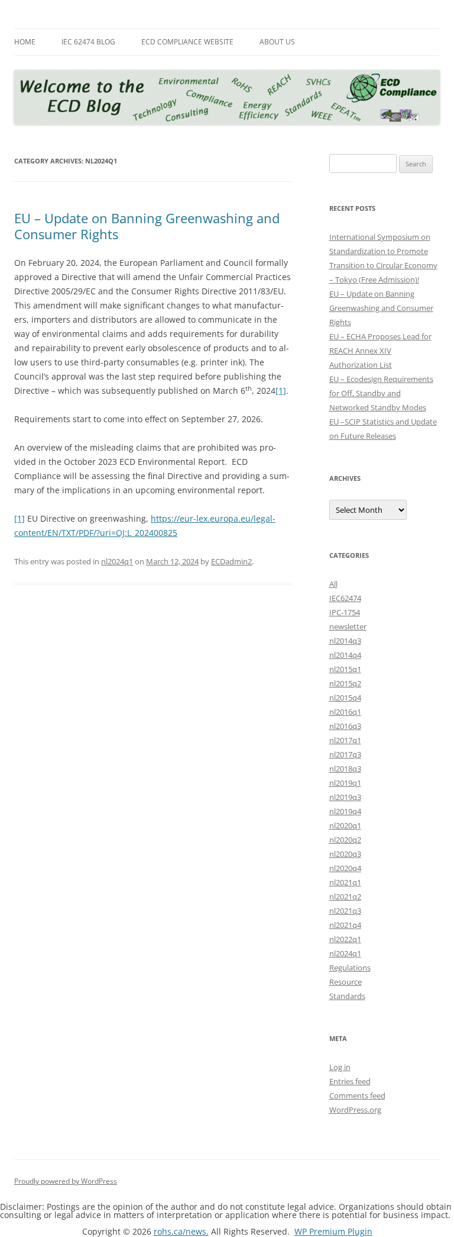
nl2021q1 (345, 882)
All (333, 584)
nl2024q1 (117, 561)
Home (24, 42)
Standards (347, 996)
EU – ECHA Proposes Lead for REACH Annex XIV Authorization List (380, 350)
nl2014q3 (345, 640)
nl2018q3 (345, 768)
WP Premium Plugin (333, 1231)
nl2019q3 (345, 797)
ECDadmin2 (231, 561)
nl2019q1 (345, 782)
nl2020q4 (345, 868)
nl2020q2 (345, 839)
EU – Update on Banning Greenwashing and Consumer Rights (147, 225)
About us (277, 42)
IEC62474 (345, 598)
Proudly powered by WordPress (65, 1181)
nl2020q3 (345, 854)
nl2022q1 (345, 939)
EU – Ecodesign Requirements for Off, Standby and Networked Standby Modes (381, 393)
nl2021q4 (345, 925)
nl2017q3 (345, 754)
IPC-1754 (344, 612)
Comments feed (357, 1095)
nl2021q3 (345, 910)
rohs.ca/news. (181, 1231)
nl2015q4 (345, 697)
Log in (340, 1067)
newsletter (348, 626)
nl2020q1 (345, 825)
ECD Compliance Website (187, 42)
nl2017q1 (345, 740)
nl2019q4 (345, 811)
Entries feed (350, 1081)
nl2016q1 (345, 711)
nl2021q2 (345, 896)
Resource (345, 981)
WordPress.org (355, 1109)
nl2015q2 (345, 683)
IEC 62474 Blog (88, 42)
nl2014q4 (345, 655)
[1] (280, 390)
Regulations (350, 967)
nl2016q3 (345, 726)
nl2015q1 (345, 669)
